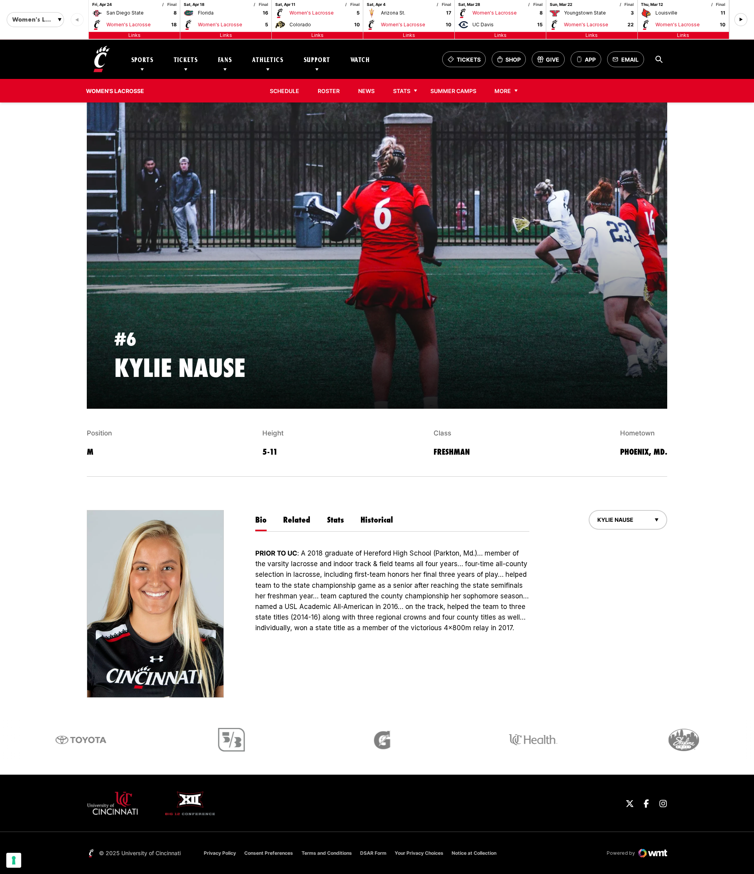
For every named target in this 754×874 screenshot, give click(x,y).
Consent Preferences (268, 853)
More (502, 91)
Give (551, 61)
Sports (142, 59)
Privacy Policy (220, 853)
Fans (225, 59)
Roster (329, 91)
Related (296, 519)
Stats (401, 91)
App (590, 59)
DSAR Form (373, 853)
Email (628, 61)
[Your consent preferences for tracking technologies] (13, 860)
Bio (261, 519)
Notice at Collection (474, 853)
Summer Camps (453, 91)
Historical (377, 519)
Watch (360, 59)
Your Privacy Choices (419, 853)
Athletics (268, 59)
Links (134, 35)
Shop (511, 61)
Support (317, 59)
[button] (740, 19)
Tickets (186, 59)
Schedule (284, 91)
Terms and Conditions (327, 853)
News (366, 91)
